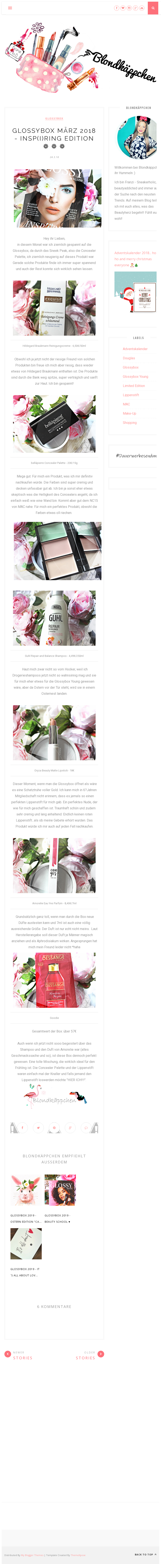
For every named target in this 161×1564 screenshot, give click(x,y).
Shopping (130, 423)
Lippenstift (131, 395)
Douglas (129, 358)
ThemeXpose (78, 1555)
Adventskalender (135, 349)
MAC (126, 404)
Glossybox (54, 118)
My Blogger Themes (32, 1555)
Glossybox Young (135, 377)
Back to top (144, 1554)
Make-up (129, 413)
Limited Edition (134, 386)
